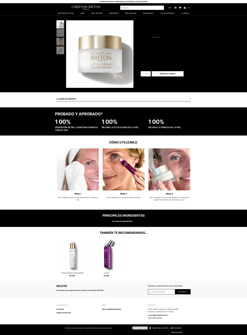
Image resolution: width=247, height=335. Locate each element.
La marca (185, 13)
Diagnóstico (148, 13)
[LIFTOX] (106, 255)
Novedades (113, 13)
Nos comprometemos (111, 309)
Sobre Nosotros (63, 313)
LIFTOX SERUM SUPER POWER (72, 273)
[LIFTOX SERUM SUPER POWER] (72, 255)
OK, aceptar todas (141, 328)
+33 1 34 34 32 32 (155, 318)
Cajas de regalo (167, 13)
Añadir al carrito (168, 74)
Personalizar (177, 328)
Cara (82, 13)
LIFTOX (106, 273)
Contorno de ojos (66, 13)
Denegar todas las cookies (159, 328)
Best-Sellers (96, 13)
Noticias (60, 309)
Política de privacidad (176, 332)
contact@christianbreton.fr (158, 315)
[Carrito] (185, 8)
